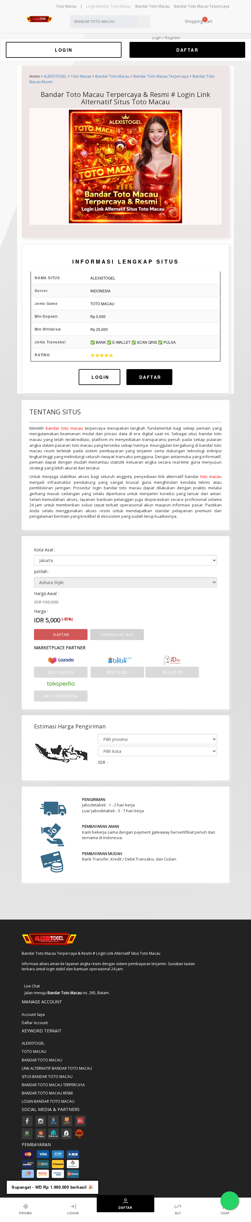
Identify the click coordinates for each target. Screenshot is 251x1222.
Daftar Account (35, 1022)
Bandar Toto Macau (152, 6)
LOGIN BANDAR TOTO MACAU (48, 1101)
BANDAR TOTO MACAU (42, 1060)
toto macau (211, 476)
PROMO (25, 1213)
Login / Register (165, 37)
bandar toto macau (64, 428)
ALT (178, 1213)
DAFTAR (187, 50)
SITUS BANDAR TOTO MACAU (47, 1076)
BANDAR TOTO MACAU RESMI (47, 1093)
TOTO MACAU (34, 1051)
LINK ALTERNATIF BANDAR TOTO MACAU (57, 1068)
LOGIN (64, 50)
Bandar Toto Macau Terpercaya (201, 6)
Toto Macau (66, 6)
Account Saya (33, 1014)
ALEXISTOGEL (55, 76)
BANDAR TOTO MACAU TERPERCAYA (53, 1084)
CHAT (225, 1213)
